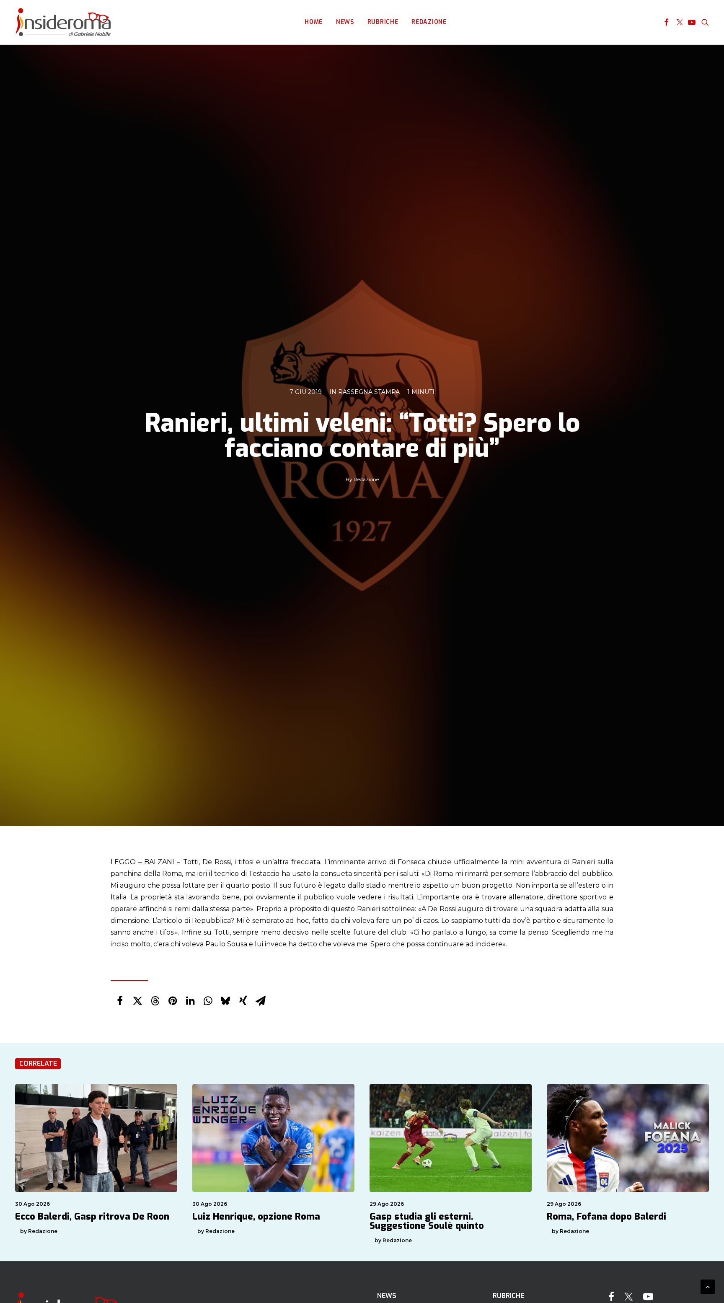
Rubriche (382, 22)
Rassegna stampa (369, 392)
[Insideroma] (63, 22)
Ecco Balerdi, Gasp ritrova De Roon (92, 1216)
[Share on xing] (243, 1000)
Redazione (428, 22)
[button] (666, 22)
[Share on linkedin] (190, 1000)
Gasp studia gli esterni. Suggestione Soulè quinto (427, 1221)
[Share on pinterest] (172, 1000)
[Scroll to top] (708, 1286)
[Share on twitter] (137, 1000)
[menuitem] (313, 22)
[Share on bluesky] (225, 1000)
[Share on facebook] (119, 1000)
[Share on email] (260, 1000)
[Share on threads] (155, 1000)
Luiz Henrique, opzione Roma (256, 1216)
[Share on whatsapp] (207, 1000)
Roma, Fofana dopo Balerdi (606, 1216)
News (345, 22)
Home (314, 22)
